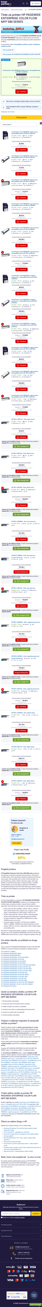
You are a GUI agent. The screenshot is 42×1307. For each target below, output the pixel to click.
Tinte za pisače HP (8, 50)
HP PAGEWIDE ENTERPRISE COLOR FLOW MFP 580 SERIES (18, 965)
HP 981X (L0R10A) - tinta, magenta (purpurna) (25, 656)
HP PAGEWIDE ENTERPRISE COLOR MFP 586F (14, 976)
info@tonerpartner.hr (17, 839)
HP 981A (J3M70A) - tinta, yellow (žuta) (23, 713)
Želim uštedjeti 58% (23, 548)
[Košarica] (27, 3)
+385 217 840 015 (16, 835)
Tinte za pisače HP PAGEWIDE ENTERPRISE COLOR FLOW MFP (21, 54)
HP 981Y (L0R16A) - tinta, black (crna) (22, 487)
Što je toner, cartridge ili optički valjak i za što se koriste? (23, 101)
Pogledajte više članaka (8, 112)
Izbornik (36, 3)
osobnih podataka (20, 1217)
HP (25, 9)
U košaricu (23, 91)
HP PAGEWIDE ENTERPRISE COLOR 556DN (13, 961)
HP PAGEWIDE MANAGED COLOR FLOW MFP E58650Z (17, 984)
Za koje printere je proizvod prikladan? (21, 81)
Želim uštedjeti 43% (23, 480)
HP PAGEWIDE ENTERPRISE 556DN (11, 953)
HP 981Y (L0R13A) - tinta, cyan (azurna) (23, 588)
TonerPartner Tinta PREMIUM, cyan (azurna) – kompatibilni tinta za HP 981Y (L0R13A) (25, 252)
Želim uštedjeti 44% (23, 774)
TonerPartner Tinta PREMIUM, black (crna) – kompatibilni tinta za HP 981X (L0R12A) (24, 156)
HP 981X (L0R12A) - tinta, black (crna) (22, 453)
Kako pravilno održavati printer (12, 1141)
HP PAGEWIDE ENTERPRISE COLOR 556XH (13, 963)
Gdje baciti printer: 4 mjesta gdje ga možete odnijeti (18, 1151)
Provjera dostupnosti (21, 572)
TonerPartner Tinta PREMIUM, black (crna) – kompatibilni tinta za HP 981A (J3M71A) (24, 132)
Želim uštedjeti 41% (23, 446)
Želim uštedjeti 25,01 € (23, 808)
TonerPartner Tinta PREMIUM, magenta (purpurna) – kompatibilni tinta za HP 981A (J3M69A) (24, 277)
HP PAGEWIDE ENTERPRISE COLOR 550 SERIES (15, 957)
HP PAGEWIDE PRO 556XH (8, 986)
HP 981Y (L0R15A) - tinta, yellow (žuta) (22, 781)
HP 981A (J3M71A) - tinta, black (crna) (23, 419)
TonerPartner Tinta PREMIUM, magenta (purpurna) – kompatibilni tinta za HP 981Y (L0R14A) (24, 325)
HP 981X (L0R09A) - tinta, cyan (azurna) (23, 555)
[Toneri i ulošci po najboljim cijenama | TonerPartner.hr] (6, 3)
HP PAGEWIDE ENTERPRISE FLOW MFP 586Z (14, 980)
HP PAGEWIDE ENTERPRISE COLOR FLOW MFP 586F (16, 969)
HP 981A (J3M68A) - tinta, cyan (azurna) (23, 521)
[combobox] (19, 124)
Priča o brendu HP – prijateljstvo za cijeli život (16, 1132)
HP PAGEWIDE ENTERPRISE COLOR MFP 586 (14, 972)
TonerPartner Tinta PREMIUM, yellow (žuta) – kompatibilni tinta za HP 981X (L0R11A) (25, 372)
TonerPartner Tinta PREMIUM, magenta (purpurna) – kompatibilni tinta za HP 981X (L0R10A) (24, 301)
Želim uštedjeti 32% (23, 514)
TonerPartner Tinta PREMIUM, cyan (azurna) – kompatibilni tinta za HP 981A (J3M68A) (25, 204)
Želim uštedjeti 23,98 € (23, 615)
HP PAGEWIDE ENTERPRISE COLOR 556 (12, 959)
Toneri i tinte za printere (17, 9)
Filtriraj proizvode (21, 117)
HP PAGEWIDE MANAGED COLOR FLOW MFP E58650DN (17, 982)
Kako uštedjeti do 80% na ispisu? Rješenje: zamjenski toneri (22, 107)
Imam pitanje (17, 843)
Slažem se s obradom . (14, 1217)
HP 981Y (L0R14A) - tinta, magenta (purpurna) (25, 689)
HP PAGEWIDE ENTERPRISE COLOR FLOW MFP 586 (16, 967)
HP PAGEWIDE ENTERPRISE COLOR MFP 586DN (15, 974)
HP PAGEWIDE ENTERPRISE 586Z (10, 955)
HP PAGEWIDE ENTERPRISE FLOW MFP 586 (13, 978)
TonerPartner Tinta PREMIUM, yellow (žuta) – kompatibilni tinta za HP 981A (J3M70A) (25, 348)
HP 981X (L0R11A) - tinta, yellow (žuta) (22, 747)
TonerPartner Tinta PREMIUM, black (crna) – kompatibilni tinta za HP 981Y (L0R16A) (21, 71)
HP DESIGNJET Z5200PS (8, 951)
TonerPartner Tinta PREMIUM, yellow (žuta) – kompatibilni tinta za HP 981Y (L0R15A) (25, 396)
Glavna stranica (5, 9)
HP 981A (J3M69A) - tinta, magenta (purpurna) (25, 622)
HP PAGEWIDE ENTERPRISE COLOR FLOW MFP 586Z (16, 970)
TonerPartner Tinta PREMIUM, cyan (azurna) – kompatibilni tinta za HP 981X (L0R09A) (25, 228)
